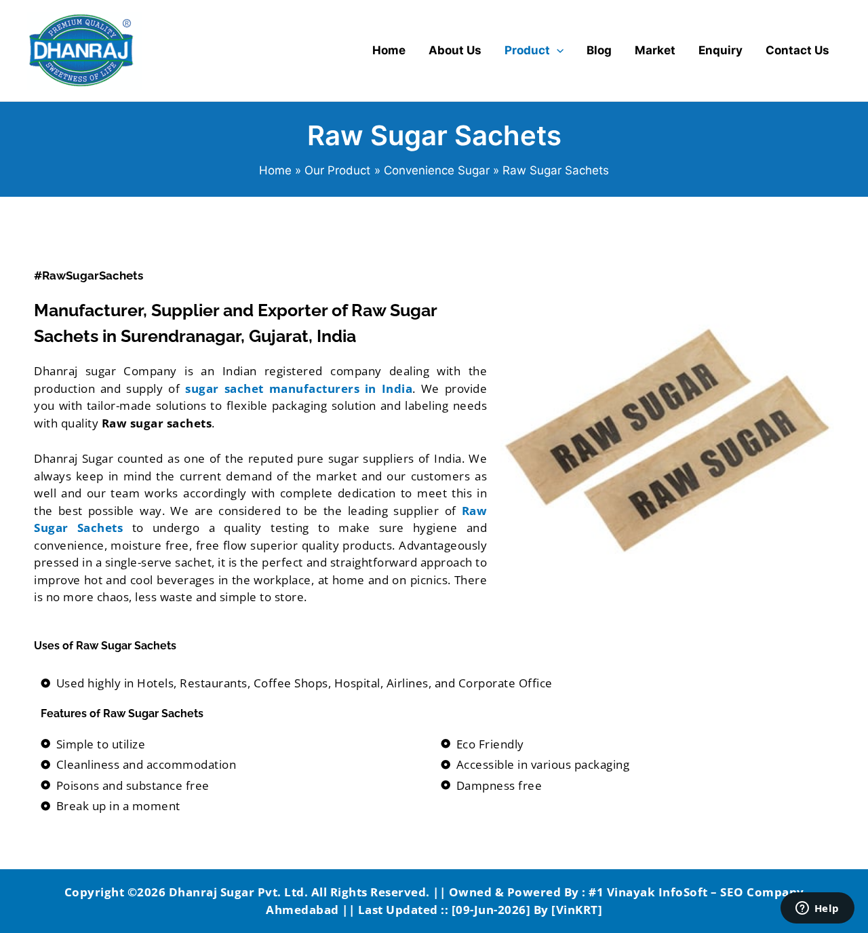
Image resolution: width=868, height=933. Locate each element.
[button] (557, 51)
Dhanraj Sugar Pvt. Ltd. (239, 892)
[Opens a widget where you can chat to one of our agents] (817, 909)
